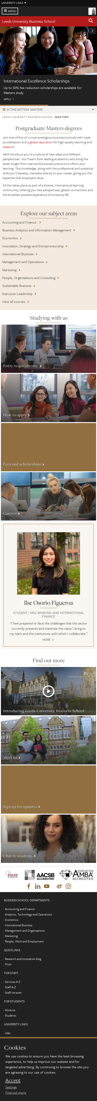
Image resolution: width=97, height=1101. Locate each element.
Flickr (8, 964)
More (48, 349)
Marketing (9, 269)
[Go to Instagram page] (68, 886)
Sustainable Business (16, 285)
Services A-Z (12, 981)
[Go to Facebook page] (28, 886)
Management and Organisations (25, 930)
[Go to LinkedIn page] (37, 886)
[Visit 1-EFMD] (12, 875)
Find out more (15, 1092)
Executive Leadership (17, 293)
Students (10, 1015)
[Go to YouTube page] (46, 886)
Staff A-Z (10, 987)
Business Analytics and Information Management (36, 230)
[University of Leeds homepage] (92, 11)
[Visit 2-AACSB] (38, 875)
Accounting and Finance (19, 222)
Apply (48, 66)
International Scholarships (24, 105)
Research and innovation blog (23, 959)
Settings (11, 1087)
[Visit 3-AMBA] (74, 875)
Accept (13, 1080)
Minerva (10, 1010)
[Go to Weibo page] (59, 886)
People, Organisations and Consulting (28, 277)
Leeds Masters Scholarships (72, 105)
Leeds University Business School (28, 21)
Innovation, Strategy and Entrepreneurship (33, 246)
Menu (12, 11)
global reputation (41, 142)
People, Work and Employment (24, 941)
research (8, 146)
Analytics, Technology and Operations (28, 914)
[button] (91, 21)
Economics (10, 237)
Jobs (7, 1033)
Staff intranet (13, 992)
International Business (18, 253)
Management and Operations (23, 261)
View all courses (13, 301)
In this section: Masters (25, 109)
